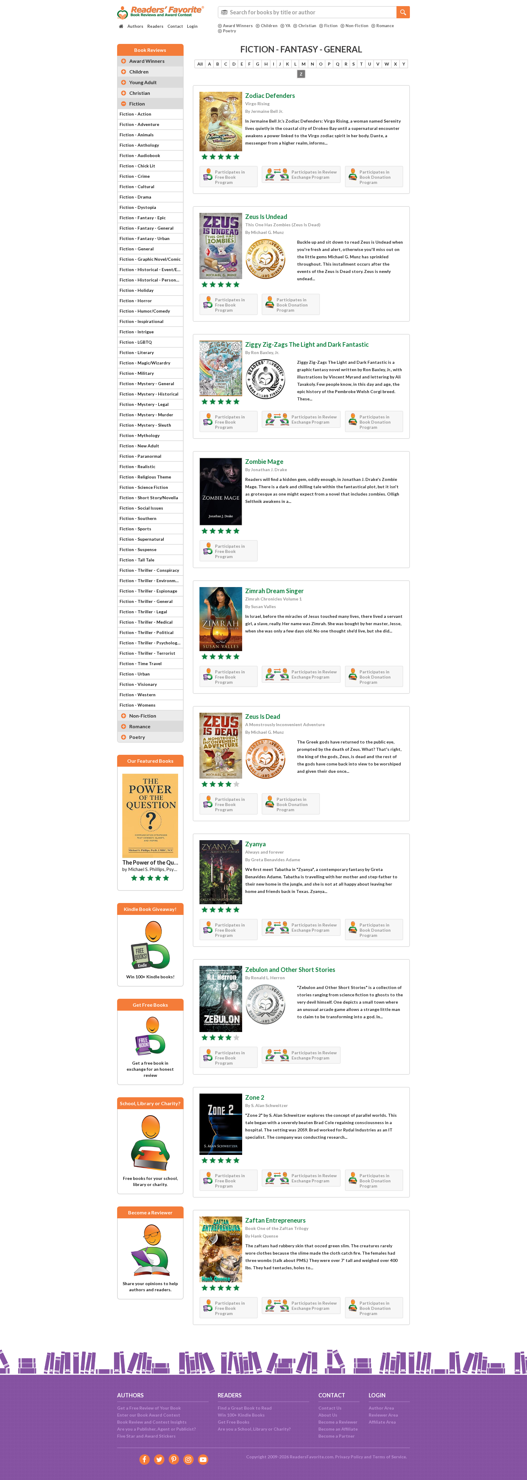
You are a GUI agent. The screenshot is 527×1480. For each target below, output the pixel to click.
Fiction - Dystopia (138, 207)
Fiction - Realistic (137, 466)
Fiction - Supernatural (142, 539)
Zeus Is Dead (262, 716)
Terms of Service (389, 1456)
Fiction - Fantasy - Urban (145, 238)
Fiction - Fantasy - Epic (143, 217)
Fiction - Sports (135, 528)
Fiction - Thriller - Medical (146, 622)
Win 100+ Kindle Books (241, 1414)
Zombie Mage (264, 461)
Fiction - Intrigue (137, 331)
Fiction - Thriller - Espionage (148, 590)
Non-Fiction (357, 25)
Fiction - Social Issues (141, 508)
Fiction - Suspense (138, 549)
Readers (155, 26)
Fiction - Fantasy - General (147, 228)
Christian (307, 25)
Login (192, 26)
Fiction (331, 25)
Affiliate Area (382, 1421)
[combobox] (313, 12)
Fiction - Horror (136, 300)
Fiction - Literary (137, 352)
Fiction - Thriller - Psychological (151, 642)
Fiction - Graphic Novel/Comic (150, 259)
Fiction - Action (135, 113)
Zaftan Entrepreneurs (275, 1220)
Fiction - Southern (138, 518)
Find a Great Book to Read (245, 1407)
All (200, 63)
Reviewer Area (383, 1414)
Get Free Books (233, 1421)
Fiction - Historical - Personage (151, 279)
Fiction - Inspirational (141, 321)
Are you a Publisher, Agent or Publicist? (156, 1429)
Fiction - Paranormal (140, 456)
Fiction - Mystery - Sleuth (145, 425)
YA (287, 25)
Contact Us (330, 1407)
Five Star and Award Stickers (146, 1436)
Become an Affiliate (338, 1429)
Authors (135, 26)
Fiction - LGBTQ (136, 342)
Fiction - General (137, 248)
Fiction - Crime (135, 176)
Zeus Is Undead (266, 216)
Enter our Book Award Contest (148, 1414)
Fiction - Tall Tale (137, 559)
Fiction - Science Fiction (144, 487)
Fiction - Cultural (137, 186)
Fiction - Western (138, 694)
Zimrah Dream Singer (274, 590)
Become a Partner (336, 1436)
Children (269, 25)
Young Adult (143, 82)
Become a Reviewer (337, 1421)
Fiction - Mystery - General (147, 383)
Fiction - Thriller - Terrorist (147, 653)
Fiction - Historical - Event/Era (150, 269)
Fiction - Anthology (139, 145)
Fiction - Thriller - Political (147, 632)
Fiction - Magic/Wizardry (145, 362)
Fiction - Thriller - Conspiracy (149, 570)
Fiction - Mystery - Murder (146, 414)
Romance (385, 25)
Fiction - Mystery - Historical (149, 393)
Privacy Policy (349, 1456)
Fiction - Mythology (140, 435)
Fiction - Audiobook (140, 155)
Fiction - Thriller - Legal (143, 611)
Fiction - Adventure (139, 124)
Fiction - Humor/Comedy (145, 311)
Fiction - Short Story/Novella (149, 497)
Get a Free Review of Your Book (149, 1407)
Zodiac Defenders (270, 95)
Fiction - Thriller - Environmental (151, 580)
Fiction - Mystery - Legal (144, 404)
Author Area (381, 1407)
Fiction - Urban (135, 673)
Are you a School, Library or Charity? (254, 1429)
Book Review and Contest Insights (152, 1421)
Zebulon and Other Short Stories (290, 969)
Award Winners (238, 25)
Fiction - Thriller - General (146, 601)
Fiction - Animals (137, 134)
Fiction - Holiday (136, 290)
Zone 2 (254, 1097)
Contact (175, 26)
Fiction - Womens (138, 705)
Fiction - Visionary (138, 684)
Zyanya (255, 844)
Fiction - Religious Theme (145, 476)
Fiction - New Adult (139, 445)
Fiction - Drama (135, 196)
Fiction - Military (137, 373)
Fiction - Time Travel (141, 663)
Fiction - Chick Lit (137, 165)
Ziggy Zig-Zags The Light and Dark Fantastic (307, 344)
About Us (327, 1414)
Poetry (229, 30)
